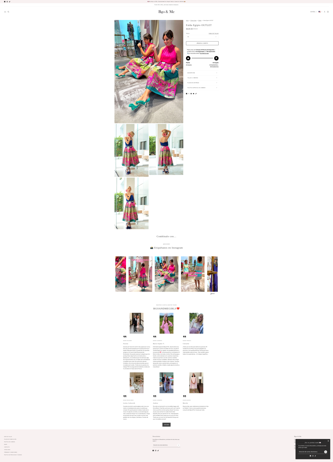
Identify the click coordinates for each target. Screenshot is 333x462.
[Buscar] (8, 12)
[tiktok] (10, 2)
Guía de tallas (8, 436)
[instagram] (7, 2)
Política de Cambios (9, 441)
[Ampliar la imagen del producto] (148, 71)
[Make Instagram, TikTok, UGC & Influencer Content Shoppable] (212, 294)
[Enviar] (325, 451)
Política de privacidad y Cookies (13, 454)
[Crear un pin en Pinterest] (191, 94)
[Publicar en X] (189, 93)
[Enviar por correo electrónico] (194, 94)
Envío (5, 444)
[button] (196, 94)
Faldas (199, 20)
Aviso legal (7, 449)
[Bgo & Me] (166, 11)
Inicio (187, 20)
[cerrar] (328, 441)
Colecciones (193, 20)
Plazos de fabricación (10, 439)
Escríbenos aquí (204, 53)
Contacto (7, 447)
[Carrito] (328, 12)
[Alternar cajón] (5, 11)
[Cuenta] (325, 12)
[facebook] (5, 2)
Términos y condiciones (10, 452)
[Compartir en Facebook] (187, 94)
